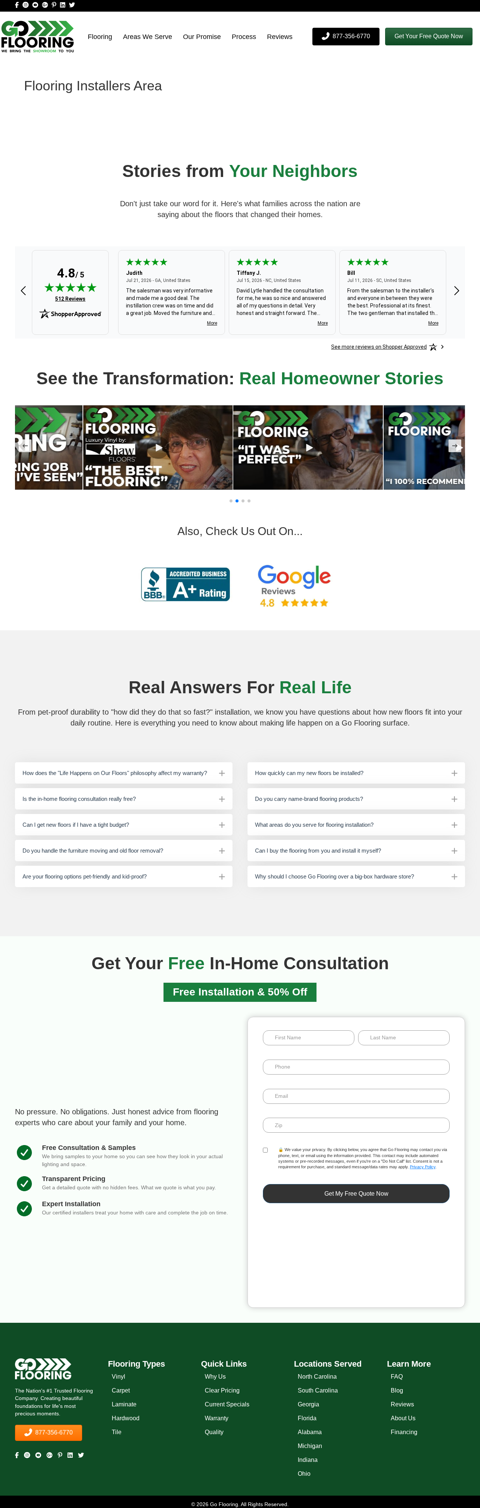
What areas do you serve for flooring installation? (314, 824)
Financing (404, 1432)
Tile (117, 1432)
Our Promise (202, 36)
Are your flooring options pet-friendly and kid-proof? (84, 876)
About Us (403, 1418)
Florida (307, 1418)
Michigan (310, 1446)
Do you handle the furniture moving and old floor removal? (92, 850)
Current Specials (227, 1404)
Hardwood (126, 1418)
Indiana (308, 1460)
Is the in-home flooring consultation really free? (79, 799)
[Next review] (456, 291)
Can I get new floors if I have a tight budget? (75, 824)
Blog (397, 1390)
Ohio (304, 1474)
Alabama (310, 1432)
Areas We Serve (147, 36)
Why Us (215, 1376)
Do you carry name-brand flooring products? (309, 799)
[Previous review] (23, 291)
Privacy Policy (422, 1167)
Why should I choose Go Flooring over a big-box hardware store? (334, 876)
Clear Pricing (222, 1390)
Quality (214, 1432)
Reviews (279, 36)
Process (244, 36)
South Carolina (318, 1390)
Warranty (216, 1418)
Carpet (121, 1390)
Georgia (308, 1404)
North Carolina (317, 1376)
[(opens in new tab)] (185, 584)
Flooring (100, 36)
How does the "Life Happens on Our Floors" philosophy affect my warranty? (114, 773)
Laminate (124, 1404)
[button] (428, 36)
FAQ (397, 1376)
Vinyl (118, 1376)
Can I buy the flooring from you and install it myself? (318, 850)
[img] (70, 287)
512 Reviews (70, 298)
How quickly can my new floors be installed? (309, 773)
